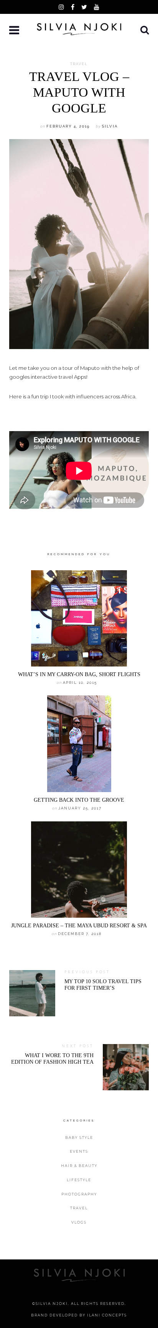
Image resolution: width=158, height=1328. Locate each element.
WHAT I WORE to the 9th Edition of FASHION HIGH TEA (52, 1058)
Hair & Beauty (79, 1165)
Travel (79, 64)
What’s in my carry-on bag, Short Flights (79, 674)
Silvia (110, 126)
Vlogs (79, 1222)
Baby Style (79, 1137)
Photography (79, 1194)
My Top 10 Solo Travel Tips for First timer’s (103, 984)
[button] (15, 30)
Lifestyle (79, 1180)
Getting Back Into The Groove (79, 800)
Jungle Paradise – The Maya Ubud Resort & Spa (79, 925)
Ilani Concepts (107, 1315)
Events (79, 1151)
